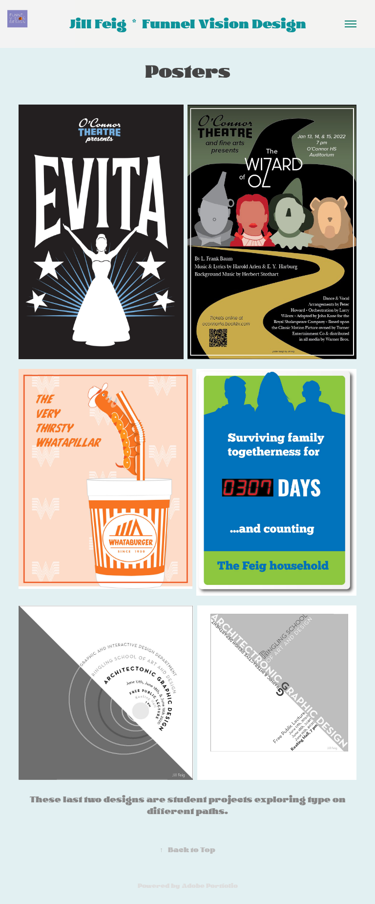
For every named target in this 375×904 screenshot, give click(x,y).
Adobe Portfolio (210, 886)
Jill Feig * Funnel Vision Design (187, 24)
